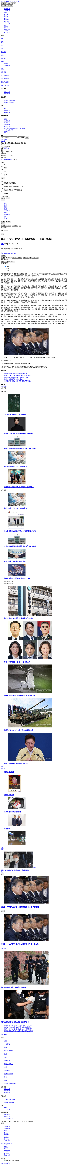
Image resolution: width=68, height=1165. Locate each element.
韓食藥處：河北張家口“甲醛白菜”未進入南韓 (18, 1025)
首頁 (5, 119)
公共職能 (7, 122)
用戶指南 (7, 132)
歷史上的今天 (5, 85)
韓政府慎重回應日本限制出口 (13, 379)
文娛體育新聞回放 (10, 1083)
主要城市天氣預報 (10, 100)
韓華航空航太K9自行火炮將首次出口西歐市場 (18, 1031)
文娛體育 (3, 52)
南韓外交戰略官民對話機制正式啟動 (15, 373)
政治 (2, 42)
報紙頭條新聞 (5, 82)
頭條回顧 (3, 72)
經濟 (2, 45)
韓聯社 (3, 141)
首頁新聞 (3, 948)
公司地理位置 (8, 130)
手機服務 (7, 110)
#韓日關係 (4, 139)
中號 (7, 268)
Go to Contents (5, 1)
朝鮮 (2, 55)
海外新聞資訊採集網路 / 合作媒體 (14, 128)
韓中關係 (3, 58)
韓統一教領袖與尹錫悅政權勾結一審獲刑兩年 (15, 870)
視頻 (2, 69)
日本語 (6, 1134)
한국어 (6, 1130)
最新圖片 (7, 63)
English (6, 1132)
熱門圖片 (3, 768)
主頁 (2, 1034)
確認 (2, 234)
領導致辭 (7, 124)
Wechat (6, 27)
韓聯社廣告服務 (9, 102)
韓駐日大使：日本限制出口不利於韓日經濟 (17, 375)
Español (6, 1137)
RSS (5, 109)
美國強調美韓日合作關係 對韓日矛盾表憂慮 (18, 381)
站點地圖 (7, 112)
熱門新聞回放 (5, 75)
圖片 (2, 62)
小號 (7, 266)
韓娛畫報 (7, 65)
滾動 (2, 38)
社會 (2, 48)
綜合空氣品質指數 (6, 159)
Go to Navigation (14, 1)
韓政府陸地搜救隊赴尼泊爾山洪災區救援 (13, 987)
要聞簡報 (7, 1092)
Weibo (6, 26)
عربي (5, 1136)
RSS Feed (7, 32)
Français (6, 1139)
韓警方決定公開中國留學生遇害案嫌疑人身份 (15, 1022)
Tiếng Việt (7, 1140)
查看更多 (7, 148)
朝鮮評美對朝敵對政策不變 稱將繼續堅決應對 (18, 1027)
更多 (2, 767)
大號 (7, 270)
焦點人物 (7, 92)
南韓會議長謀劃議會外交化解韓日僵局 (16, 377)
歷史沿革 (7, 126)
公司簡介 (7, 121)
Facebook (7, 29)
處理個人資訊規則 (6, 1143)
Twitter (6, 30)
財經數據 (7, 94)
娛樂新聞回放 (5, 78)
